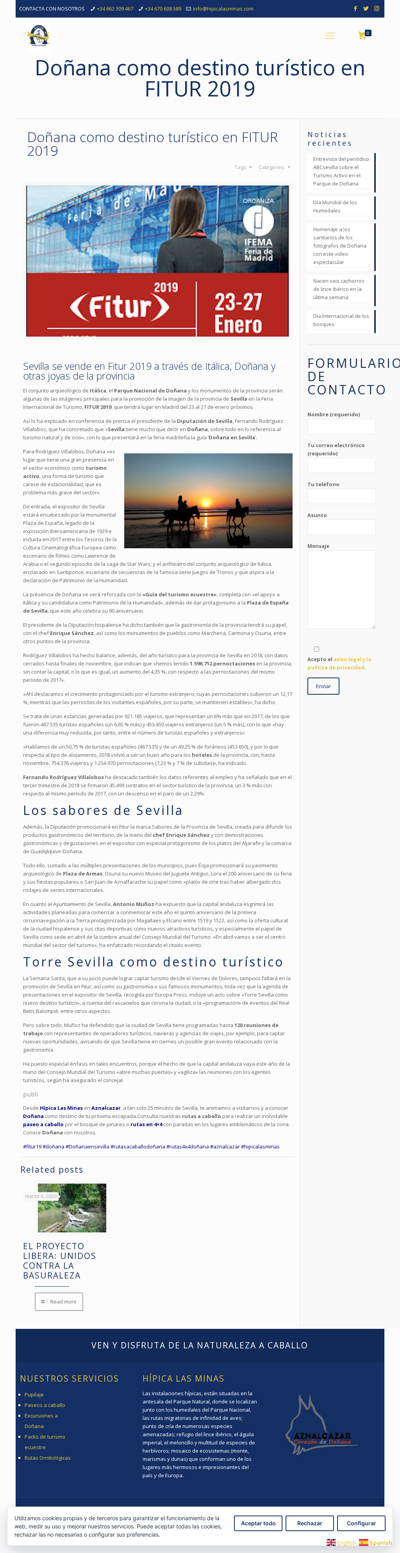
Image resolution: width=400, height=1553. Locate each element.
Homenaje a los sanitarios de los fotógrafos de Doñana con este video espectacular (339, 246)
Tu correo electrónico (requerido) (336, 449)
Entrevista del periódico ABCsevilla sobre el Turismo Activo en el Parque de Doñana (341, 171)
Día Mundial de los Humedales (335, 206)
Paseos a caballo (45, 1405)
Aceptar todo (258, 1523)
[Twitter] (366, 8)
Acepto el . (339, 663)
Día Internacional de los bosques (341, 320)
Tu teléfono (323, 484)
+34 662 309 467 (115, 8)
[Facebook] (356, 8)
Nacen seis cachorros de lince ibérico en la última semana (338, 289)
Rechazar (309, 1523)
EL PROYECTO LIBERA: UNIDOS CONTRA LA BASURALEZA (59, 1261)
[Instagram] (377, 8)
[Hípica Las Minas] (38, 35)
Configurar (361, 1523)
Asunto (317, 515)
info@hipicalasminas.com (223, 8)
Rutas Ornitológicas (48, 1457)
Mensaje (318, 545)
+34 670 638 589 (163, 8)
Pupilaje (34, 1394)
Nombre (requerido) (333, 414)
